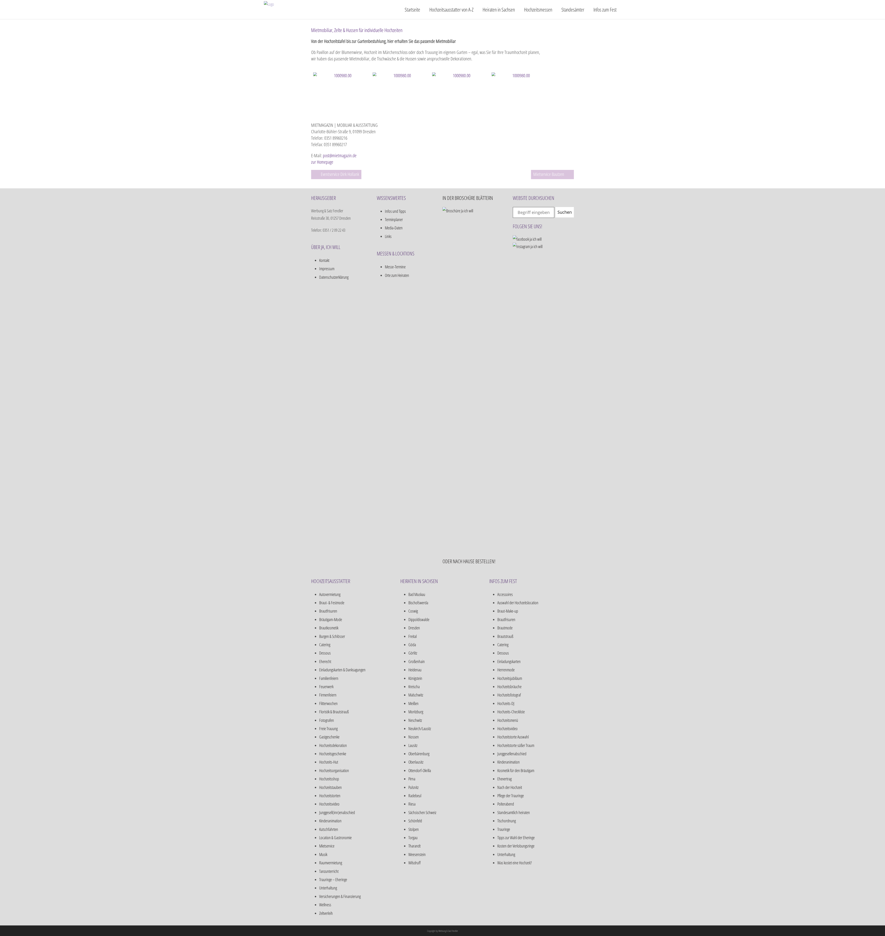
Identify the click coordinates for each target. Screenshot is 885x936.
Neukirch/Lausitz (419, 728)
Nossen (413, 737)
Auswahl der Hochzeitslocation (517, 602)
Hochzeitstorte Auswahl (513, 737)
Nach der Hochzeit (509, 787)
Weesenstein (417, 854)
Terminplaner (394, 219)
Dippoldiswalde (418, 619)
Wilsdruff (414, 862)
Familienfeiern (328, 678)
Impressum (326, 268)
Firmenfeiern (327, 695)
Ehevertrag (504, 779)
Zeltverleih (326, 913)
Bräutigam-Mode (330, 619)
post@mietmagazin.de (340, 155)
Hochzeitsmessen (538, 9)
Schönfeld (415, 820)
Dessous (325, 653)
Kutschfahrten (328, 829)
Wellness (325, 904)
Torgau (413, 837)
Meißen (413, 703)
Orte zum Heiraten (397, 275)
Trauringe (503, 829)
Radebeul (414, 795)
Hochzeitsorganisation (334, 770)
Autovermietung (329, 594)
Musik (323, 854)
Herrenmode (506, 669)
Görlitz (412, 653)
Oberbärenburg (418, 753)
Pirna (411, 779)
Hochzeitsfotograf (509, 695)
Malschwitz (415, 695)
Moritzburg (415, 711)
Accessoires (505, 594)
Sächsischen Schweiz (422, 812)
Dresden (414, 628)
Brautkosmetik (328, 628)
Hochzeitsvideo (329, 804)
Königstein (415, 678)
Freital (412, 636)
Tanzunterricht (329, 871)
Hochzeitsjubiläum (509, 678)
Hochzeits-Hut (328, 762)
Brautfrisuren (328, 611)
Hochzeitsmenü (507, 720)
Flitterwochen (328, 703)
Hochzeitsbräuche (509, 686)
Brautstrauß (505, 636)
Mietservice (326, 846)
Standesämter (572, 9)
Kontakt (324, 260)
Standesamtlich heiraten (513, 812)
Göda (412, 644)
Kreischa (414, 686)
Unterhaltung (328, 888)
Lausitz (412, 745)
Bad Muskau (416, 594)
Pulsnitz (413, 787)
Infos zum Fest (605, 9)
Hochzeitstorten (329, 795)
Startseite (412, 9)
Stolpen (413, 829)
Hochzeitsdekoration (333, 745)
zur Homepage (322, 162)
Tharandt (414, 846)
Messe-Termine (395, 267)
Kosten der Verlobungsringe (515, 846)
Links (388, 236)
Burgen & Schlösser (332, 636)
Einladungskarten (509, 661)
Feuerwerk (326, 686)
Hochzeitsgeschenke (332, 753)
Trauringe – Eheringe (333, 879)
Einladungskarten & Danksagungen (342, 669)
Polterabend (505, 804)
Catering (324, 644)
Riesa (412, 804)
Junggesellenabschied (511, 753)
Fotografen (326, 720)
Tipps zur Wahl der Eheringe (516, 837)
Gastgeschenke (329, 737)
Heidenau (415, 669)
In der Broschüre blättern (467, 197)
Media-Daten (394, 228)
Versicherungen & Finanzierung (340, 896)
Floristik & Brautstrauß (334, 711)
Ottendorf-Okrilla (419, 770)
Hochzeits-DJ (505, 703)
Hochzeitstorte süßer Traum (515, 745)
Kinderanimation (330, 820)
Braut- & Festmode (331, 602)
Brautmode (505, 628)
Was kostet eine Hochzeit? (514, 862)
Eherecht (325, 661)
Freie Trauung (328, 728)
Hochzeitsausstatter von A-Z (451, 9)
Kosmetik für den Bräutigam (515, 770)
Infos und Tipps (395, 211)
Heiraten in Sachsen (499, 9)
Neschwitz (415, 720)
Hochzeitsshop (329, 779)
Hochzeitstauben (330, 787)
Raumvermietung (330, 862)
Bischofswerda (418, 602)
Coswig (413, 611)
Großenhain (416, 661)
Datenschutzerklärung (333, 277)
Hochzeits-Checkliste (511, 711)
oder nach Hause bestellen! (469, 561)
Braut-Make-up (507, 611)
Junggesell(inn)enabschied (337, 812)
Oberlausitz (415, 762)
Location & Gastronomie (335, 837)
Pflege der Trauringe (510, 795)
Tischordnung (506, 820)
